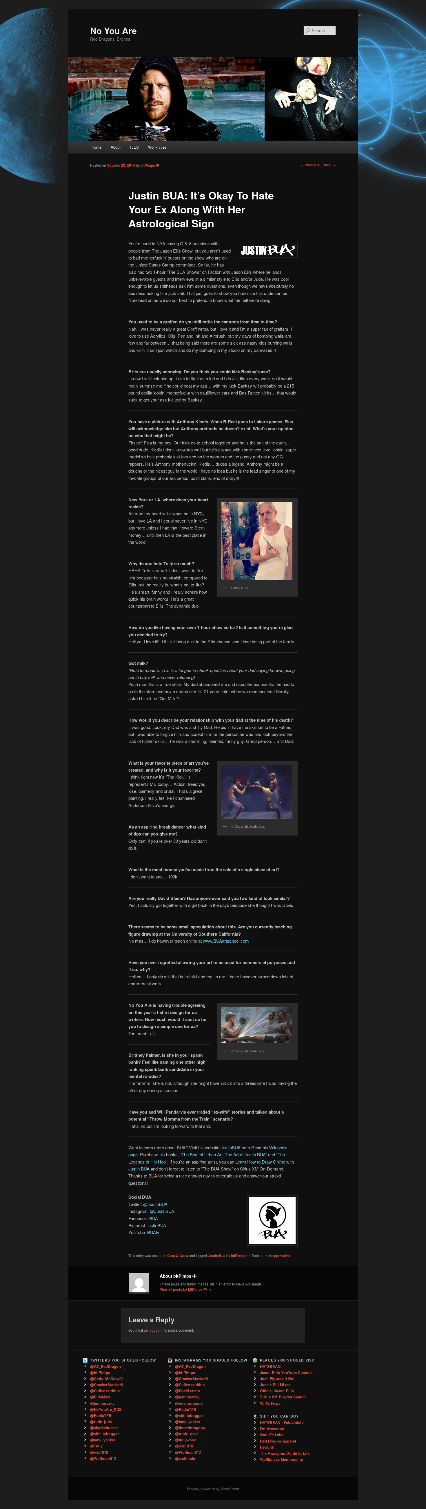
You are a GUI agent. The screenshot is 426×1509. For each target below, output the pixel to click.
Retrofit (266, 1447)
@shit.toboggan (189, 1415)
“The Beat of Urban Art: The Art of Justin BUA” (223, 1154)
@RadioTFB (100, 1415)
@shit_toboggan (105, 1433)
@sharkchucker (104, 1427)
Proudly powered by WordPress (213, 1488)
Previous (309, 165)
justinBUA (157, 1225)
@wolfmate (185, 1458)
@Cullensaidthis (105, 1390)
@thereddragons (190, 1427)
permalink (282, 1255)
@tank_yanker (102, 1440)
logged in (156, 1330)
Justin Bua (216, 1255)
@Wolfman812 (103, 1458)
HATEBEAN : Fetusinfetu (282, 1422)
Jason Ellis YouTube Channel (286, 1372)
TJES (134, 147)
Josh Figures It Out (277, 1378)
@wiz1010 (99, 1452)
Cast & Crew (177, 1255)
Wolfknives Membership (281, 1459)
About (116, 147)
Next (330, 165)
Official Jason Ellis (277, 1390)
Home (96, 147)
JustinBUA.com (235, 1147)
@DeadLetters (187, 1390)
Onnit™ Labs (271, 1434)
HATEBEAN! (270, 1366)
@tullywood (185, 1440)
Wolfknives (157, 147)
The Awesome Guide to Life (285, 1453)
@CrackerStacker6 (106, 1384)
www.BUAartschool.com (226, 941)
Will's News (270, 1403)
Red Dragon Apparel (278, 1441)
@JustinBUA (155, 1204)
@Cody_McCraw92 (106, 1378)
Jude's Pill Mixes (275, 1384)
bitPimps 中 (150, 165)
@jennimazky (102, 1403)
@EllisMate (100, 1397)
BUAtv (153, 1232)
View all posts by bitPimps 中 (185, 1289)
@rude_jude (101, 1421)
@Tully (96, 1446)
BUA (153, 1218)
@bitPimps (100, 1372)
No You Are (113, 30)
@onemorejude (189, 1403)
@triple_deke (187, 1433)
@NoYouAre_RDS (106, 1409)
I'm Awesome (272, 1428)
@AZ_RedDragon (105, 1366)
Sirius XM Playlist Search (283, 1397)
